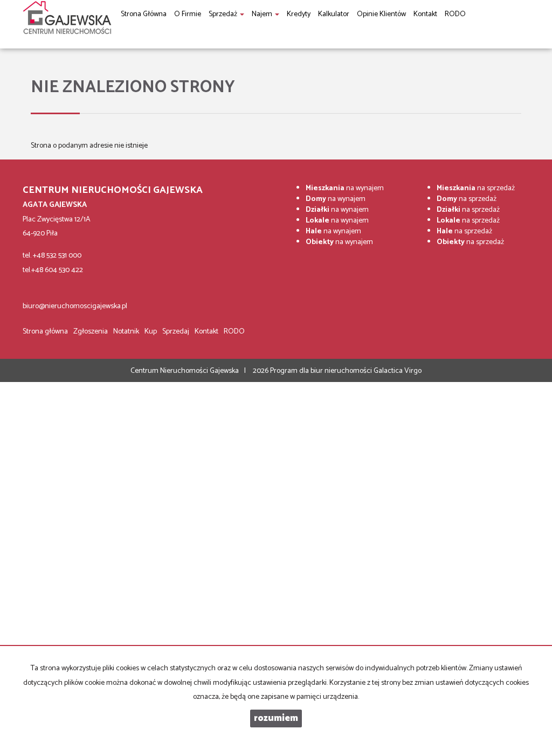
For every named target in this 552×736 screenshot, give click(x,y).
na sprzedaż (476, 188)
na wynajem (345, 188)
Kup (150, 331)
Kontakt (206, 331)
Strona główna (45, 331)
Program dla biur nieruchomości (322, 371)
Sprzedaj (175, 331)
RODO (234, 331)
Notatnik (126, 331)
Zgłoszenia (90, 331)
